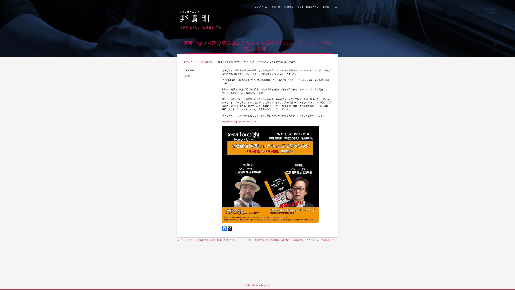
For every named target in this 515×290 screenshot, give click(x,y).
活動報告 (288, 7)
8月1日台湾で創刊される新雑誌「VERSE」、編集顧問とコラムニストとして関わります (291, 240)
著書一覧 (276, 7)
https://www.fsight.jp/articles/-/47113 (239, 122)
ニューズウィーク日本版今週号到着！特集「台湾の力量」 (209, 240)
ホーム (186, 62)
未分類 (187, 76)
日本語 (326, 7)
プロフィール (260, 7)
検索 (336, 7)
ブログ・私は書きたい (308, 7)
